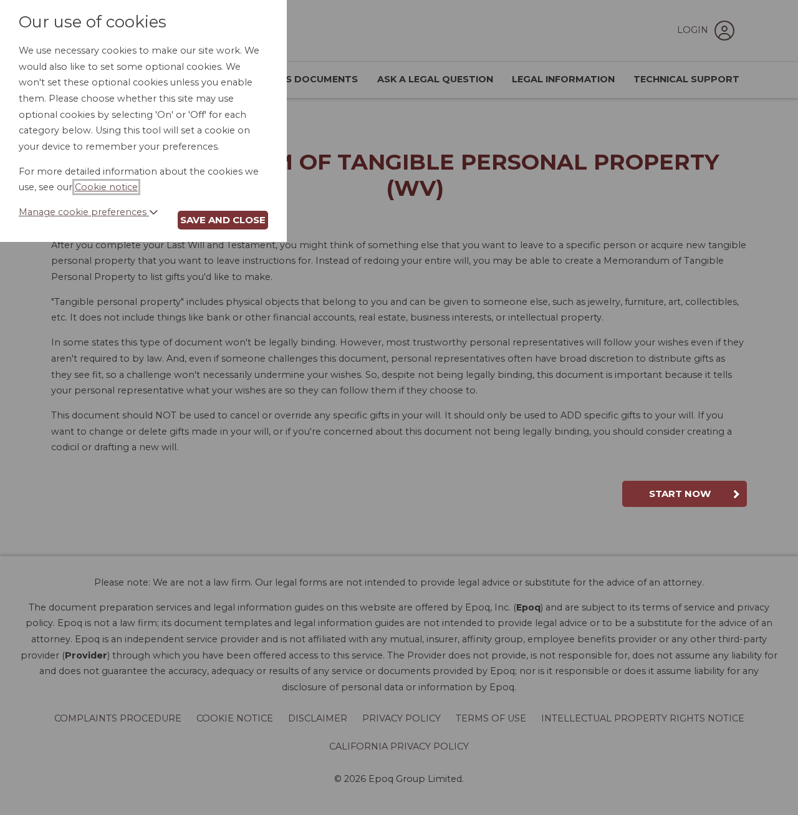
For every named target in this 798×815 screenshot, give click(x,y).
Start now (680, 493)
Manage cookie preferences (84, 212)
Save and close (223, 220)
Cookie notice (106, 187)
